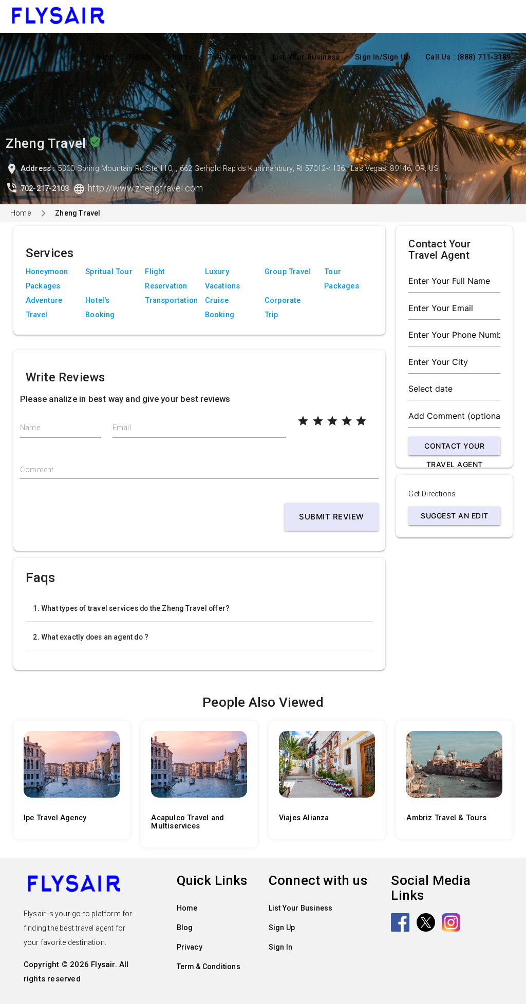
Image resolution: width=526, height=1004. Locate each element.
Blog (185, 927)
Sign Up (282, 927)
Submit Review (331, 517)
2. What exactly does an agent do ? (90, 637)
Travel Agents (232, 57)
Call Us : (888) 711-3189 (468, 57)
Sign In (280, 947)
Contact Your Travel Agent (454, 448)
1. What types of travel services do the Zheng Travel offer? (131, 608)
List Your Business (306, 57)
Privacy (189, 947)
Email (121, 427)
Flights (180, 57)
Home (103, 57)
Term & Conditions (208, 966)
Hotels (140, 57)
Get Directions (432, 494)
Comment (36, 470)
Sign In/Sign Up (382, 57)
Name (30, 427)
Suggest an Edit (455, 515)
